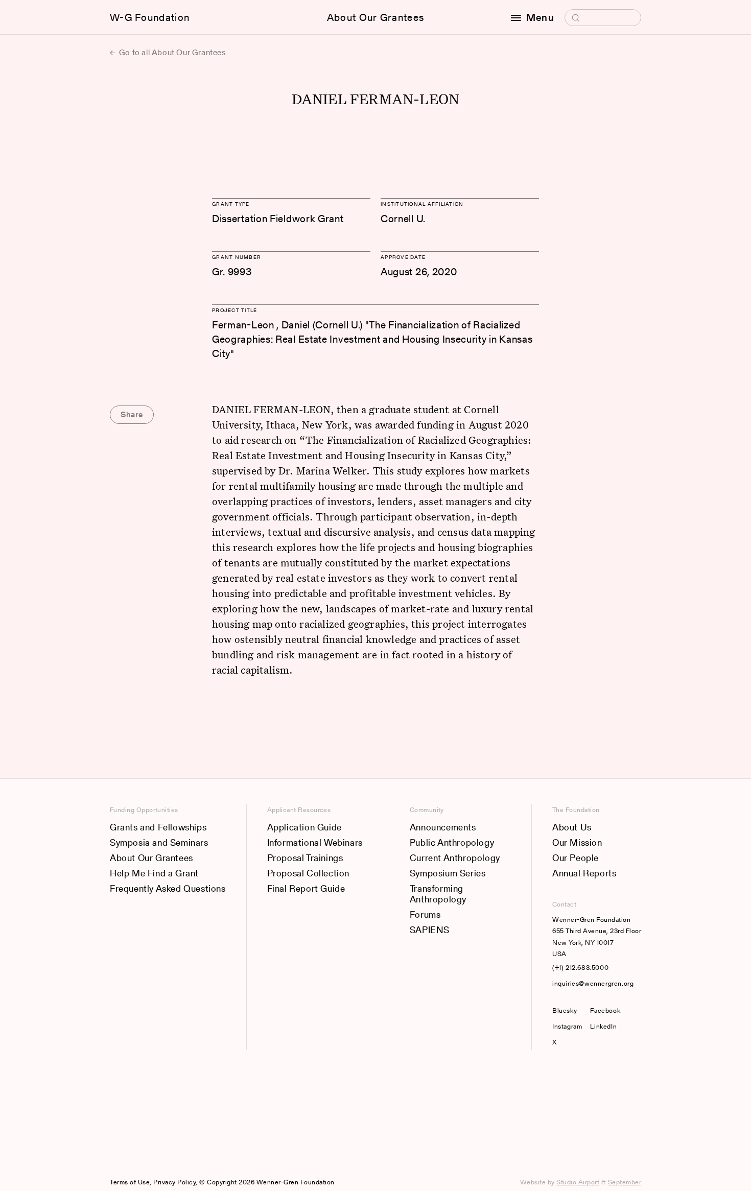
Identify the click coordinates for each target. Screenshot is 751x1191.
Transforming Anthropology (438, 894)
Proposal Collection (308, 873)
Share (132, 414)
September (625, 1182)
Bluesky (567, 1010)
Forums (425, 914)
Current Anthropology (455, 857)
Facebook (605, 1010)
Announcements (443, 827)
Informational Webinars (315, 842)
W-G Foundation (150, 17)
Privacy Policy (174, 1182)
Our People (575, 857)
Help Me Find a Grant (154, 873)
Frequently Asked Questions (168, 888)
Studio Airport (577, 1182)
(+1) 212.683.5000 (580, 967)
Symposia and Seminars (159, 842)
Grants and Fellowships (158, 827)
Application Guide (304, 827)
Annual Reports (584, 873)
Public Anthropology (452, 842)
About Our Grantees (375, 17)
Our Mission (577, 842)
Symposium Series (448, 873)
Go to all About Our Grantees (171, 52)
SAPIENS (430, 929)
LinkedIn (603, 1026)
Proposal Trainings (305, 857)
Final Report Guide (306, 888)
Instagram (567, 1026)
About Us (572, 827)
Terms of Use (130, 1182)
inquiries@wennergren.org (592, 983)
